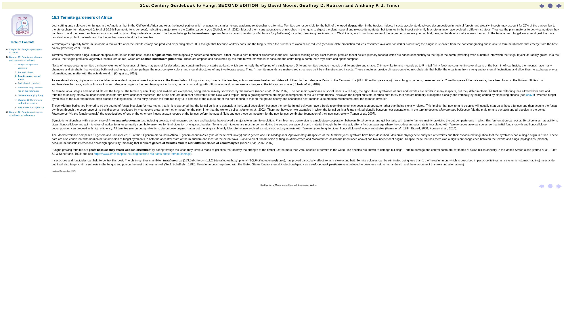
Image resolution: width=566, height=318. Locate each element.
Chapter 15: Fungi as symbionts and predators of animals (25, 58)
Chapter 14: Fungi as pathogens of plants (25, 51)
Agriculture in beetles (28, 83)
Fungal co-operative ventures (28, 66)
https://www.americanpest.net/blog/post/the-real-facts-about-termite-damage (142, 153)
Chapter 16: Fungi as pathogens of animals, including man (25, 113)
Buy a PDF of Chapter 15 (31, 107)
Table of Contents (22, 42)
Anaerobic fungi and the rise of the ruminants (30, 89)
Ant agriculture (25, 72)
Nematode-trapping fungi (30, 95)
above (530, 95)
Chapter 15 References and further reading (30, 101)
